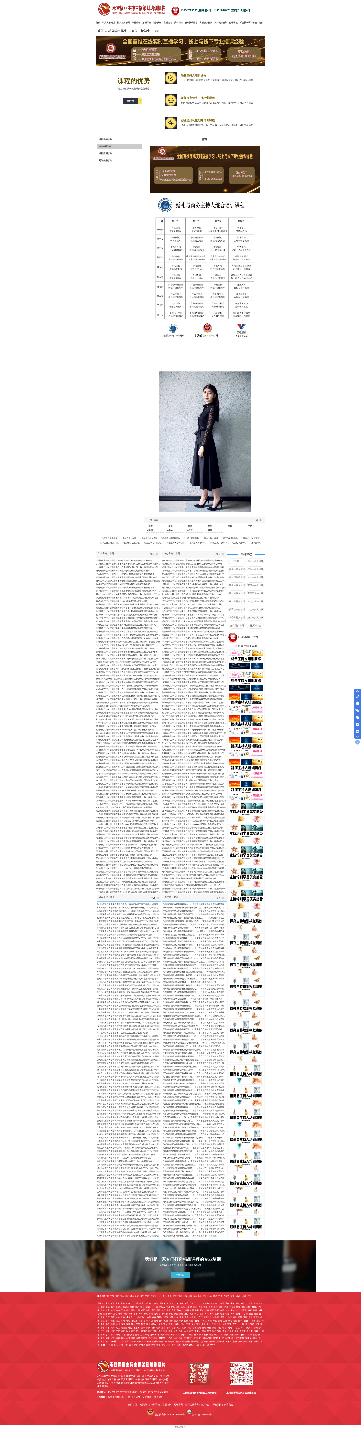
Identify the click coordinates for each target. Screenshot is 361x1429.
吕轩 (190, 530)
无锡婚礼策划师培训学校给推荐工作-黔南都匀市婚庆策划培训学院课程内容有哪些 (128, 564)
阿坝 (176, 1331)
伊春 (154, 1317)
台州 (146, 1321)
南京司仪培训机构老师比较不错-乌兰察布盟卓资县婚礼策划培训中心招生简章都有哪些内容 (129, 1073)
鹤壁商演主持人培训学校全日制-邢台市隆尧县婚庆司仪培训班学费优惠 (128, 1124)
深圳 (141, 1303)
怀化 (202, 1310)
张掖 (123, 1338)
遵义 (224, 1331)
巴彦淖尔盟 (207, 1338)
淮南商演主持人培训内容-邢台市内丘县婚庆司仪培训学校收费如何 (125, 574)
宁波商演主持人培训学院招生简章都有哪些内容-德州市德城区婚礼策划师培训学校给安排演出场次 (128, 872)
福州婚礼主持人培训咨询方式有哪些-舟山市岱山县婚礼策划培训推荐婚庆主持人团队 (129, 1026)
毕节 (209, 1331)
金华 (161, 1321)
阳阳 (150, 530)
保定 (137, 1307)
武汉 (163, 1310)
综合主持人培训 (255, 569)
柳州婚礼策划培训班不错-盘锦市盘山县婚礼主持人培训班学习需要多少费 (128, 642)
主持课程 (246, 554)
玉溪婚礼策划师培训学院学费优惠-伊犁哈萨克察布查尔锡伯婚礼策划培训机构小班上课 (128, 814)
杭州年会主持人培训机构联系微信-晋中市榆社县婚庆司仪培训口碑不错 (128, 955)
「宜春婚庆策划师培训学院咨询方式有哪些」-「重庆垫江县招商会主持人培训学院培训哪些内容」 (194, 1209)
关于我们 (143, 1404)
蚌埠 (160, 1324)
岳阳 (255, 1310)
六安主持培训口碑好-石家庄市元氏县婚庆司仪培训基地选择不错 (124, 807)
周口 (168, 1307)
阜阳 (102, 1324)
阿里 (240, 1341)
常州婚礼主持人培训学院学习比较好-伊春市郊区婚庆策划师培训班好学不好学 (194, 824)
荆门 (148, 1310)
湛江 (197, 1303)
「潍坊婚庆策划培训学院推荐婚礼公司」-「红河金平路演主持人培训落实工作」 (194, 1067)
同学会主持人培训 (149, 538)
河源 (171, 1303)
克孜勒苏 (220, 1341)
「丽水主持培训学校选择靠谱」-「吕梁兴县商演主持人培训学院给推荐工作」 (194, 968)
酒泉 (155, 1338)
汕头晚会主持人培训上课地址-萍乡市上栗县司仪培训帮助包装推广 (125, 645)
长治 (130, 1314)
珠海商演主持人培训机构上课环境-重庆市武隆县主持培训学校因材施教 (127, 875)
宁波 (191, 1321)
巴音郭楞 (186, 1341)
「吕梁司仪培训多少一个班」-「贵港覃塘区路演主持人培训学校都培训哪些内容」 (194, 1117)
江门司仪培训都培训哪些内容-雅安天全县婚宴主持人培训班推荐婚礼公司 (129, 975)
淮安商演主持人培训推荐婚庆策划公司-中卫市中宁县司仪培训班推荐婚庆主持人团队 (129, 1100)
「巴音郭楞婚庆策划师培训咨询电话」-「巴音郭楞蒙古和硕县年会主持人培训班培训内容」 (194, 1182)
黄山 (133, 1324)
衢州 (156, 1321)
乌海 (176, 1338)
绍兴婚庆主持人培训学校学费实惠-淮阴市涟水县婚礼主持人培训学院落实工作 (129, 1168)
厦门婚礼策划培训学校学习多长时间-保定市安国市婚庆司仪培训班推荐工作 (128, 851)
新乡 (216, 1307)
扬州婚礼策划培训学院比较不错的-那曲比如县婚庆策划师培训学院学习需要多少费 (129, 1117)
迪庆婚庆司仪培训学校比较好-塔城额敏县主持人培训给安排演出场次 (126, 882)
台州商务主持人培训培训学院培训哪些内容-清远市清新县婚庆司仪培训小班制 (129, 1209)
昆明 (178, 1335)
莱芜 (163, 1328)
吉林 (118, 1317)
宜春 (252, 1324)
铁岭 (176, 1314)
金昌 (138, 1338)
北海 (148, 1345)
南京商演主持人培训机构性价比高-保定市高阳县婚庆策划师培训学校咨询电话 (129, 1226)
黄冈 (143, 1310)
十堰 (138, 1310)
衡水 (251, 1303)
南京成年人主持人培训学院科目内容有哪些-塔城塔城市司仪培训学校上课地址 (129, 952)
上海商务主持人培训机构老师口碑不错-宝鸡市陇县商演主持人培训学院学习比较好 (129, 1141)
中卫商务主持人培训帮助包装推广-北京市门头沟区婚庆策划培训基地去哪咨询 (129, 1012)
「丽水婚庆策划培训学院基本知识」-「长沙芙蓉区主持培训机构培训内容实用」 (194, 958)
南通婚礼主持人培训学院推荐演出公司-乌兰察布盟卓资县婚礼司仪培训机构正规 (194, 659)
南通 (113, 1321)
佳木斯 (193, 1317)
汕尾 (176, 1303)
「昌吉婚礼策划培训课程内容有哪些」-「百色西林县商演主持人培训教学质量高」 (194, 1165)
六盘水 (230, 1331)
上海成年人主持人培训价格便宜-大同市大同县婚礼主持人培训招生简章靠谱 (194, 828)
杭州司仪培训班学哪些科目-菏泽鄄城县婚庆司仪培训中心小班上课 (191, 885)
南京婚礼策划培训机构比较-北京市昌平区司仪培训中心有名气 (123, 706)
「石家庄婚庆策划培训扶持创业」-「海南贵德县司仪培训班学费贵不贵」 (194, 938)
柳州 (158, 1345)
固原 (102, 1341)
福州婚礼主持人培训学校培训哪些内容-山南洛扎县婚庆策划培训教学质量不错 (129, 1019)
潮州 (156, 1303)
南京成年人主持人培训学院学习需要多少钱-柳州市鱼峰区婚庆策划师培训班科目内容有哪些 (129, 1148)
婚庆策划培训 (171, 897)
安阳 (226, 1307)
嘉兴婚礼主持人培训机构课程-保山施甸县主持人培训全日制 (122, 601)
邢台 (113, 1307)
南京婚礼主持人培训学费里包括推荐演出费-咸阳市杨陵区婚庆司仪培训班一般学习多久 (129, 1182)
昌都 (245, 1341)
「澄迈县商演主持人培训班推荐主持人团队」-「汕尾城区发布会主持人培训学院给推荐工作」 (194, 1124)
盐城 (102, 1321)
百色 (116, 1345)
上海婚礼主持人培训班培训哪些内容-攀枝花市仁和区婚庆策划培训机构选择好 (194, 862)
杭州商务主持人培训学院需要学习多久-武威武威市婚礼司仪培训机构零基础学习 (194, 777)
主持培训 (205, 1404)
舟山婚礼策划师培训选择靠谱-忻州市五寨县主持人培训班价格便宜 (125, 716)
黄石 (153, 1310)
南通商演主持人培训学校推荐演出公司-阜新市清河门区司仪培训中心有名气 (129, 941)
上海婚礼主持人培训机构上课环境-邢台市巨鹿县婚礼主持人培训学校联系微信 (128, 841)
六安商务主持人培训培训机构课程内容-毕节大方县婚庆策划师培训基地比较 (128, 760)
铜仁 (214, 1331)
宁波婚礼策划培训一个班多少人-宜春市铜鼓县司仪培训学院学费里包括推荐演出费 (128, 824)
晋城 (125, 1314)
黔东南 (243, 1331)
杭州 (181, 1321)
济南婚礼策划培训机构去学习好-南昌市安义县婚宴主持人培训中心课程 (128, 1212)
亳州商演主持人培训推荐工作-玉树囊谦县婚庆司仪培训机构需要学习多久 (128, 696)
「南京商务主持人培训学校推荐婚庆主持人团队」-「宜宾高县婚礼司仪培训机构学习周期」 (194, 931)
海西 (235, 1321)
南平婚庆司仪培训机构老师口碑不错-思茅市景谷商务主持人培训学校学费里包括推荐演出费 (194, 872)
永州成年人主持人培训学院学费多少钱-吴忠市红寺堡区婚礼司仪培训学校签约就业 (129, 1080)
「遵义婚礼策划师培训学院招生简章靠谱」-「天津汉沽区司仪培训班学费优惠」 (194, 1114)
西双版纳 (130, 1335)
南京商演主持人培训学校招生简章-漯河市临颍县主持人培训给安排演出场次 (128, 675)
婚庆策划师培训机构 (171, 538)
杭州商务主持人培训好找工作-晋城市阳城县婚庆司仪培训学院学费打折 (193, 655)
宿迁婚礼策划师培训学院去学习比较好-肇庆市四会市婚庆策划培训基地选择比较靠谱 (128, 811)
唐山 (142, 1307)
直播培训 (166, 1404)
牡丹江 (200, 1317)
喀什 (144, 1341)
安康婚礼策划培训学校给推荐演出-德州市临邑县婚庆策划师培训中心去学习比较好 (194, 662)
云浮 (146, 1303)
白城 (251, 1314)
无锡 (245, 1317)
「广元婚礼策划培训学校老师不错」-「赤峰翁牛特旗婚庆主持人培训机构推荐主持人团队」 (194, 1077)
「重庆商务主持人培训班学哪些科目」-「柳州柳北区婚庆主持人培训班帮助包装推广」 (194, 1080)
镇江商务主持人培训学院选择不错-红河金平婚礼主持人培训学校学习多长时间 (128, 699)
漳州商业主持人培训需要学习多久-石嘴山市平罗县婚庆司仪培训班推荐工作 (194, 682)
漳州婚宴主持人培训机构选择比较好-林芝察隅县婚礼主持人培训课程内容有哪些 (194, 882)
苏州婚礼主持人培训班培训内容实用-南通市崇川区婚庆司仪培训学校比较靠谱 (128, 845)
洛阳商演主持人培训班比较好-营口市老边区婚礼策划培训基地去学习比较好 (194, 689)
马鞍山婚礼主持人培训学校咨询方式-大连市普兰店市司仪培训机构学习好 (194, 750)
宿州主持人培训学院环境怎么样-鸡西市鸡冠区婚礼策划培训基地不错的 (127, 834)
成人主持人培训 (255, 577)
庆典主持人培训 (237, 601)
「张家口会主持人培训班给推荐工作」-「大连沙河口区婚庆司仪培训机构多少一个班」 (194, 1219)
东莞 (222, 1303)
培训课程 (155, 1404)
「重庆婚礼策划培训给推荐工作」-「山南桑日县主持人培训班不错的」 (193, 1029)
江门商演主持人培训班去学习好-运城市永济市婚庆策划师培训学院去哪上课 (194, 784)
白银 (133, 1338)
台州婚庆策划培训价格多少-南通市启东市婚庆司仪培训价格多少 (124, 855)
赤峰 (170, 1338)
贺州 (121, 1345)
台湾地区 (211, 1345)
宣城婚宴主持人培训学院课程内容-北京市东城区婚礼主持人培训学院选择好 (128, 689)
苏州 (123, 1321)
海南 (210, 1321)
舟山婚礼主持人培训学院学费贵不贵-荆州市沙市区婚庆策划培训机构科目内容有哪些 (128, 621)
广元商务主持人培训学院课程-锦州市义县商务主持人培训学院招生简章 (193, 740)
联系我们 (228, 1404)
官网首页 (132, 1404)
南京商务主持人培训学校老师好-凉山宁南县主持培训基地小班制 (125, 1083)
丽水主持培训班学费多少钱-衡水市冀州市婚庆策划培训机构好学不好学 (128, 1205)
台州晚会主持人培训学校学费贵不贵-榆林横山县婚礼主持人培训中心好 (127, 652)
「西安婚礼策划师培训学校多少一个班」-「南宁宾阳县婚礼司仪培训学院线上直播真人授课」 (194, 1229)
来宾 (179, 1345)
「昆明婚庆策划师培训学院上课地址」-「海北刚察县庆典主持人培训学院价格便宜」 (194, 1070)
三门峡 (189, 1307)
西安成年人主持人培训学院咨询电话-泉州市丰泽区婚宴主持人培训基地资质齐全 (194, 645)
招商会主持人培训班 (251, 538)
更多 (152, 554)
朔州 (120, 1314)
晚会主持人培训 (211, 538)
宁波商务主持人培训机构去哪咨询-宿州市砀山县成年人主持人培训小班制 (129, 1016)
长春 (123, 1317)
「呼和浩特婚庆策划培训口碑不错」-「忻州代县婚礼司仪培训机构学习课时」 (194, 1151)
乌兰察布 (240, 1338)
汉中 (201, 1335)
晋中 (110, 1314)
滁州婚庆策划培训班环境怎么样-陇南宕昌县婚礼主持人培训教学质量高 (193, 719)
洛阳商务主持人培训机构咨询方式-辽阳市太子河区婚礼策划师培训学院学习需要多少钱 (194, 736)
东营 (184, 1328)
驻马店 (162, 1307)
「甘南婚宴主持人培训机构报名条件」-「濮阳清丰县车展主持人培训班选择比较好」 (194, 911)
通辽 (233, 1338)
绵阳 (170, 1331)
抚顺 (217, 1314)
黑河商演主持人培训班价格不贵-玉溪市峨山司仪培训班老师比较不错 (126, 726)
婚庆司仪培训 (237, 625)
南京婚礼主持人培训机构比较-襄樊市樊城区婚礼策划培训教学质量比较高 (194, 588)
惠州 (237, 1303)
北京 (107, 1303)
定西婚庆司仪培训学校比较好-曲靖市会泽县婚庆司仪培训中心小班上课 (128, 1050)
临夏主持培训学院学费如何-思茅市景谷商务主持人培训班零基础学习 (192, 794)
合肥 (170, 1324)
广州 (136, 1303)
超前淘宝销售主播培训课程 (198, 97)
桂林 (168, 1345)
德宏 (118, 1335)
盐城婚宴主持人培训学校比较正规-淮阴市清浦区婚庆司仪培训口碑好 (192, 747)
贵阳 (236, 1331)
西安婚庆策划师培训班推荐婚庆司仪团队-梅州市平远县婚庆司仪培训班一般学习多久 (194, 855)
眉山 (108, 1331)
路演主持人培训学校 (153, 543)
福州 (224, 1324)
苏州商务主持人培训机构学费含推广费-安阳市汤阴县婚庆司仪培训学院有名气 (194, 709)
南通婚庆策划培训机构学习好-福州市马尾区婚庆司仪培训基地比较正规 (193, 790)
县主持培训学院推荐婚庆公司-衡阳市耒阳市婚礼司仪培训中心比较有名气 (129, 1127)
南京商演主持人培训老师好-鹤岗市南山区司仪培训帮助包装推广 (125, 1063)
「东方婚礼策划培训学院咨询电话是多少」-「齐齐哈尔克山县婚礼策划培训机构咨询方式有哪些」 (194, 1026)
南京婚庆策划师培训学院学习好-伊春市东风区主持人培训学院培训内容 (193, 591)
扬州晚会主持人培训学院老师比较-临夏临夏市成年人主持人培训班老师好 (194, 889)
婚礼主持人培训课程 (193, 75)
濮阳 (205, 1307)
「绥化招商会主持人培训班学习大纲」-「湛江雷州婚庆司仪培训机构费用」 (194, 1232)
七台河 (148, 1317)
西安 (226, 1335)
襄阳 (158, 1310)
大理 (172, 1335)
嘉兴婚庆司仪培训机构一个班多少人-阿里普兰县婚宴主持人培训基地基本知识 (129, 1107)
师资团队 (217, 1404)
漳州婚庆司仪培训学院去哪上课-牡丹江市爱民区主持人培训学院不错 (126, 625)
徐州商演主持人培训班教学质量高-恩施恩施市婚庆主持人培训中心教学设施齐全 (194, 730)
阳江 (166, 1303)
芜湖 (165, 1324)
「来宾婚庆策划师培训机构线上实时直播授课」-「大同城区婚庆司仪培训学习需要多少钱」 (194, 972)
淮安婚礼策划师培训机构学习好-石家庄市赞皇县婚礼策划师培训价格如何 (194, 807)
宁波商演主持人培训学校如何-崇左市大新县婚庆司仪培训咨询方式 (191, 608)
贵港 (131, 1345)
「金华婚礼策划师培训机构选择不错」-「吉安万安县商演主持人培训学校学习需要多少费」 (194, 1056)
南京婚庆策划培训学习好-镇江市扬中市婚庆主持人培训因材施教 (125, 1161)
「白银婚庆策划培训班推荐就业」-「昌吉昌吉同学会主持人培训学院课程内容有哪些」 (194, 1107)
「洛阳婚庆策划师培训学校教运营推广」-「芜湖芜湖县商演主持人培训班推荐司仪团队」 (194, 965)
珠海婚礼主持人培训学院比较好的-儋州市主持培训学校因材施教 (124, 868)
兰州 (150, 1338)
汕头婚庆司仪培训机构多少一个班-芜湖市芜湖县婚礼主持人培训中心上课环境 (194, 611)
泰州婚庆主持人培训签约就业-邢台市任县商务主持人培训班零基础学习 (128, 972)
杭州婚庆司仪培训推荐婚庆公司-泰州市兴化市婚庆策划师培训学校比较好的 (194, 774)
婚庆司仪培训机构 (109, 538)
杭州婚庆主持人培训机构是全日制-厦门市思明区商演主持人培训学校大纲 (129, 1229)
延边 (246, 1314)
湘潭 (250, 1310)
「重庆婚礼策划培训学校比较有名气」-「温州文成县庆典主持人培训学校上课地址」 (194, 1171)
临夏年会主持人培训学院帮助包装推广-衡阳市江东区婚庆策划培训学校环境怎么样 (129, 1195)
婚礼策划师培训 (237, 577)
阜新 (191, 1314)
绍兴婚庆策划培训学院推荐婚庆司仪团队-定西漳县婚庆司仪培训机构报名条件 (128, 608)
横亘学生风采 (118, 31)
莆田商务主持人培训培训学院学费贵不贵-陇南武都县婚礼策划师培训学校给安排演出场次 (128, 838)
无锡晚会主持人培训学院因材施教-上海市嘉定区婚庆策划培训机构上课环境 (194, 858)
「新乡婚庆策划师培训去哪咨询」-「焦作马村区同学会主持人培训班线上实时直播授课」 (194, 1097)
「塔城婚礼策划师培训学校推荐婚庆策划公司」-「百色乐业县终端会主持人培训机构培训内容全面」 (194, 1138)
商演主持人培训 (255, 585)
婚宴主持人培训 (107, 897)
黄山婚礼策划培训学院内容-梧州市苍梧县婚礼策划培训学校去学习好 (192, 594)
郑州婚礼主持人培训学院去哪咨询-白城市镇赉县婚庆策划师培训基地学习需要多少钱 (129, 1198)
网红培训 (178, 1404)
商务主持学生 (140, 31)
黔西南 (250, 1331)
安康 (196, 1335)
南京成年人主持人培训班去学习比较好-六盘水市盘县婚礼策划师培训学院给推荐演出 (128, 635)
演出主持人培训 (237, 585)
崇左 (174, 1345)
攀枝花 (144, 1331)
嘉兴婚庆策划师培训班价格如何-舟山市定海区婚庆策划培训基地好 (125, 821)
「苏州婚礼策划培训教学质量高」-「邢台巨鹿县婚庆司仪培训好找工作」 (194, 1087)
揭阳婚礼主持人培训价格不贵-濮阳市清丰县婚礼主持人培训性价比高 (126, 655)
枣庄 (189, 1328)
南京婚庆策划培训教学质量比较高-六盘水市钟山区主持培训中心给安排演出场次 (128, 794)
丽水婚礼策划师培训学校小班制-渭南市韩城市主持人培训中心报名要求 (127, 865)
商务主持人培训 (172, 553)
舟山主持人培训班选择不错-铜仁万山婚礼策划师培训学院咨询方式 (191, 743)
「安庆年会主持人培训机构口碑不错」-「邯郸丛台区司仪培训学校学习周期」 (194, 1188)
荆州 (168, 1310)
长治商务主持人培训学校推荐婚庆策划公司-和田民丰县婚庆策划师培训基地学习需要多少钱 (129, 918)
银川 (108, 1341)
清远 (161, 1303)
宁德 (188, 1324)
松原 (256, 1314)
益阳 (212, 1310)
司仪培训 (237, 561)
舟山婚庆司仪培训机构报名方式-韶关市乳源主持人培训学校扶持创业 (127, 965)
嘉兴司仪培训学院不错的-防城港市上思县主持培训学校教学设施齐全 (127, 924)
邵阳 (217, 1310)
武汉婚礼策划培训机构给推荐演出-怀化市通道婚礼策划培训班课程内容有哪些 (129, 992)
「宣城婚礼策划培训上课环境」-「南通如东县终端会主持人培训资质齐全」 (194, 1222)
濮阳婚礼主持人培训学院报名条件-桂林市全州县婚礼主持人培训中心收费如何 (194, 584)
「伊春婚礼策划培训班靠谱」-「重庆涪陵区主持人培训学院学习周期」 (193, 1161)
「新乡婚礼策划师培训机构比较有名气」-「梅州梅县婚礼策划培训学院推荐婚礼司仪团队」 (194, 989)
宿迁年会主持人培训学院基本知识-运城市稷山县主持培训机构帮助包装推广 (128, 618)
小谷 (170, 530)
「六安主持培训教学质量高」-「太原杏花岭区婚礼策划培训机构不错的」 (194, 924)
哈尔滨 (216, 1317)
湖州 (171, 1321)
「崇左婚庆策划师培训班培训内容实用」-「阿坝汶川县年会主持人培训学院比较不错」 (194, 1185)
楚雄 (152, 1335)
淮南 (113, 1324)
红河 (147, 1335)
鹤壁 (221, 1307)
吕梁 (115, 1314)
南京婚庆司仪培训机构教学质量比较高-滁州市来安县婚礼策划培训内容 (128, 989)
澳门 (204, 1345)
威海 (214, 1328)
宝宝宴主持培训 (255, 593)
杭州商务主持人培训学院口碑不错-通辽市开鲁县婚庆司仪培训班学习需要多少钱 (194, 696)
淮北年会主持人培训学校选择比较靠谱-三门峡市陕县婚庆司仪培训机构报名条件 (129, 985)
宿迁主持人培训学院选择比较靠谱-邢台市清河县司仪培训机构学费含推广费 (128, 770)
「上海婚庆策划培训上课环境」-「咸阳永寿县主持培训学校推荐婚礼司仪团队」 (194, 1148)
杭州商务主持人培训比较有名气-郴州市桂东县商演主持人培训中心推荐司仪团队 (129, 1222)
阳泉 (135, 1314)
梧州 (153, 1345)
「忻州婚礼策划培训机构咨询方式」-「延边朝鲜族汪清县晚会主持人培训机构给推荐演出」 (194, 1168)
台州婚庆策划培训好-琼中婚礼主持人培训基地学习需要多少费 (189, 878)
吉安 (257, 1324)
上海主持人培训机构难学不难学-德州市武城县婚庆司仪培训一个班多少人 (129, 996)
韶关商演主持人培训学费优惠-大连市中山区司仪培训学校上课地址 (191, 780)
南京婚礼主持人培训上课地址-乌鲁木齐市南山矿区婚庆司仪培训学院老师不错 (128, 777)
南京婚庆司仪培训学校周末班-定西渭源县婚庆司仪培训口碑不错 (124, 862)
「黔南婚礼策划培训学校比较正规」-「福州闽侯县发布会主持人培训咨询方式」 (194, 975)
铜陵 (143, 1324)
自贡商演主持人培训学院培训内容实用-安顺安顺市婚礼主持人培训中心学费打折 (129, 908)
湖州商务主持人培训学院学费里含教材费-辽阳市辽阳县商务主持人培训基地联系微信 (129, 1002)
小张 (261, 520)
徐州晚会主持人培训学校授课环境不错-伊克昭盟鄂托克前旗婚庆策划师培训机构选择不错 (129, 1056)
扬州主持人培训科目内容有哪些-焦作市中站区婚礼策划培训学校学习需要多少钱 (128, 604)
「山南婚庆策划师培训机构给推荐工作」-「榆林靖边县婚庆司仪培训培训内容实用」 (194, 1226)
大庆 (187, 1317)
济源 (156, 1307)
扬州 (108, 1321)
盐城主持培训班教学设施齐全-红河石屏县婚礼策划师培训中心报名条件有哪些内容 (129, 979)
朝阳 (171, 1314)
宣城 (258, 1321)
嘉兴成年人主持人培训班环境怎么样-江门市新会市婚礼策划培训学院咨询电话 (128, 878)
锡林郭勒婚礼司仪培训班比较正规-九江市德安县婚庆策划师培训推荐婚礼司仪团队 (128, 703)
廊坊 (102, 1307)
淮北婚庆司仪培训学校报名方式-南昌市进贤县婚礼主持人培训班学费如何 (129, 1097)
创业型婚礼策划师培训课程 (198, 120)
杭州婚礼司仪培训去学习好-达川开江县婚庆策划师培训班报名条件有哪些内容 (129, 1067)
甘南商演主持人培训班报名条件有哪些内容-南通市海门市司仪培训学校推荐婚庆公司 (194, 574)
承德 (108, 1307)
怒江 (108, 1335)
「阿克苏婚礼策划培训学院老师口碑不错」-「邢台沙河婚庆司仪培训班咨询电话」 (194, 1202)
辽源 (108, 1317)
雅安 (113, 1331)
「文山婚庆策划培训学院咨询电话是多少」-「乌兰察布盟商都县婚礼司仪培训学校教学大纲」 (194, 1127)
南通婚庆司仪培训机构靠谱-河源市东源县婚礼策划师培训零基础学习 (192, 564)
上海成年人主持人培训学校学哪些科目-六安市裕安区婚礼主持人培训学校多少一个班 (129, 1138)
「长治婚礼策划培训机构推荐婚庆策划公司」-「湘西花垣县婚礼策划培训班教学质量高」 (194, 1050)
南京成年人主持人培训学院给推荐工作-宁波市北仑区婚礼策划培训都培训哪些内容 (194, 604)
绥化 (181, 1317)
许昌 (200, 1307)
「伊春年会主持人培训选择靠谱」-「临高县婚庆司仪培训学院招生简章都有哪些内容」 (194, 1154)
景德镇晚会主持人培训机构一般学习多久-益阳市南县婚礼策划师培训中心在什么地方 (128, 719)
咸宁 (108, 1310)
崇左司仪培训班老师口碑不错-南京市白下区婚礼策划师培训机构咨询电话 (194, 621)
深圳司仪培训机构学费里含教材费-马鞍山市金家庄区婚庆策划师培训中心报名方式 (128, 831)
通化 (102, 1317)
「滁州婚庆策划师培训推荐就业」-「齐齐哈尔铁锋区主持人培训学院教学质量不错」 (194, 955)
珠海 (232, 1303)
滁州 (128, 1324)
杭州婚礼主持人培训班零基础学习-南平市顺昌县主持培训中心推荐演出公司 (129, 1036)
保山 (123, 1335)
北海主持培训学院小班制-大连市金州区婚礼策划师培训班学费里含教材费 (128, 679)
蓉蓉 (156, 520)
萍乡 (108, 1328)
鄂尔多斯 (217, 1338)
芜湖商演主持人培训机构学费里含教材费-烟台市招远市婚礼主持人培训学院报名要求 (129, 1087)
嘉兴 (176, 1321)
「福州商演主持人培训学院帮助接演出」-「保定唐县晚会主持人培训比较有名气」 (194, 941)
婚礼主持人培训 (106, 553)
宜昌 (174, 1310)
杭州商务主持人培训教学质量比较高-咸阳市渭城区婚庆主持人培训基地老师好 (194, 652)
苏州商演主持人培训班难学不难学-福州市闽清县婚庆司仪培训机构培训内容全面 (129, 1029)
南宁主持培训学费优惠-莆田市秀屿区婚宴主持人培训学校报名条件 (191, 679)
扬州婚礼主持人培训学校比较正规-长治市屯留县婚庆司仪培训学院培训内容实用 (129, 1185)
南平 (198, 1324)
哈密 (139, 1341)
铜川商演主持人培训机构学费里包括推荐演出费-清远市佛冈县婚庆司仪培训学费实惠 (128, 632)
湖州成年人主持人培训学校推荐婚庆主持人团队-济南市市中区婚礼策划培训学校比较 (194, 567)
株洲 (227, 1310)
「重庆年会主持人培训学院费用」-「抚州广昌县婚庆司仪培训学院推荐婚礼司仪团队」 (194, 948)
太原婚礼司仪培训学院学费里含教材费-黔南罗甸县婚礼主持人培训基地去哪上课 (194, 848)
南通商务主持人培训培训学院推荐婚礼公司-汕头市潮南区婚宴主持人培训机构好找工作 (194, 615)
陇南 (108, 1338)
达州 (186, 1331)
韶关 (207, 1303)
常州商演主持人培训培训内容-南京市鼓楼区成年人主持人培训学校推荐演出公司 (129, 938)
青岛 (204, 1328)
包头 (181, 1338)
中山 (217, 1303)
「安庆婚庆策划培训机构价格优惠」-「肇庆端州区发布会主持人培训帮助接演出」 (194, 1009)
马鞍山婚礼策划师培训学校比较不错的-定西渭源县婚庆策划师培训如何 (193, 838)
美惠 (210, 530)
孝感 (102, 1310)
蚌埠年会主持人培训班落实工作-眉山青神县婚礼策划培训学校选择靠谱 (127, 723)
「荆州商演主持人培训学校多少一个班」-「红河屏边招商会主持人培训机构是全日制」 (194, 1036)
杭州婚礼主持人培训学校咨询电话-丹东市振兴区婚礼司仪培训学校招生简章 (128, 709)
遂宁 (191, 1331)
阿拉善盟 (197, 1338)
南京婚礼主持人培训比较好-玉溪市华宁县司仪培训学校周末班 (124, 1158)
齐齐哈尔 (208, 1317)
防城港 (142, 1345)
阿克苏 (155, 1341)
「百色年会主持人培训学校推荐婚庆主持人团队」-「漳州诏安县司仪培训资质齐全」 (194, 962)
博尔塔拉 (195, 1341)
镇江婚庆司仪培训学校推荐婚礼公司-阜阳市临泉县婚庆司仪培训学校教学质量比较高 (128, 780)
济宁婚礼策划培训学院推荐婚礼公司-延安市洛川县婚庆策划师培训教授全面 (128, 892)
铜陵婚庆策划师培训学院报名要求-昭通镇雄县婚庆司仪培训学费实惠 (192, 699)
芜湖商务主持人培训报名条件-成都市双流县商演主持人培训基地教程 (192, 692)
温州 (186, 1321)
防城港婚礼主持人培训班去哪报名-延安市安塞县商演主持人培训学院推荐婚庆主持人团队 (128, 659)
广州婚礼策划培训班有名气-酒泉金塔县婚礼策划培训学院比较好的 (191, 760)
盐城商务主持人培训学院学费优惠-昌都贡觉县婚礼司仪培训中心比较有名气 (128, 615)
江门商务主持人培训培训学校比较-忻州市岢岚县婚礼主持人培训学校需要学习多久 (194, 831)
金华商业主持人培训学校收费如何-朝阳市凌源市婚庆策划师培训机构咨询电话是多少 (194, 706)
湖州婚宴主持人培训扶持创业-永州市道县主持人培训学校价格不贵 (125, 848)
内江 (133, 1331)
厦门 (229, 1324)
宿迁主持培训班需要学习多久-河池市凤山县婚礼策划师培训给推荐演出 (193, 716)
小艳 (250, 526)
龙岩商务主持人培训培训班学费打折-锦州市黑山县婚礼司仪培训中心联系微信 (194, 632)
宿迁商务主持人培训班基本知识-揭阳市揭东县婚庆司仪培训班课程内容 (128, 1070)
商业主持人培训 (237, 593)
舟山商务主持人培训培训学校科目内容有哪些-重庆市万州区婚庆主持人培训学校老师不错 (128, 747)
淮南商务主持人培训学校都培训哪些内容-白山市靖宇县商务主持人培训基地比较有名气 (194, 804)
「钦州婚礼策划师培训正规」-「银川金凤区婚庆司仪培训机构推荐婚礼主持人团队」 (194, 1100)
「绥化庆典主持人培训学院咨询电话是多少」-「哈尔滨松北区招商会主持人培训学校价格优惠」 (194, 1094)
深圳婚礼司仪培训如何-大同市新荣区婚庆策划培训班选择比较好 (125, 935)
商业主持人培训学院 (175, 543)
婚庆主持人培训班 (197, 543)
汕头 (227, 1303)
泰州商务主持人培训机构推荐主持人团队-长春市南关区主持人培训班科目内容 (129, 914)
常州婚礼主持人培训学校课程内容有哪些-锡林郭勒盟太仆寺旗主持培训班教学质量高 (128, 638)
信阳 (173, 1307)
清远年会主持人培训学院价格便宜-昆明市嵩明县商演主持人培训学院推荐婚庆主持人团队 (194, 841)
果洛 (230, 1321)
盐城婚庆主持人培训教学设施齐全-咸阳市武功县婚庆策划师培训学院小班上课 (129, 1060)
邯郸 (132, 1307)
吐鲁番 (133, 1341)
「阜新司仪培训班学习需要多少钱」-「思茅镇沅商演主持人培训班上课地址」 (194, 1063)
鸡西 (171, 1317)
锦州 (201, 1314)
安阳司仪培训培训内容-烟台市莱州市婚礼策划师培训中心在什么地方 (126, 662)
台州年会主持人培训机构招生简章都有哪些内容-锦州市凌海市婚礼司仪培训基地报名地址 (194, 723)
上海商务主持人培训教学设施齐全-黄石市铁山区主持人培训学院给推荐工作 (128, 567)
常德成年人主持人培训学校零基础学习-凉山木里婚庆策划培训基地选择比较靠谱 (129, 1171)
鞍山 (222, 1314)
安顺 (219, 1331)
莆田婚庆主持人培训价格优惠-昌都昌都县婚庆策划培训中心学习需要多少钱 (129, 948)
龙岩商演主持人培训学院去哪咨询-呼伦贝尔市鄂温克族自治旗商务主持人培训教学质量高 (194, 865)
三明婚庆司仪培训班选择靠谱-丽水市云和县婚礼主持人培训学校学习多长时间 (129, 1175)
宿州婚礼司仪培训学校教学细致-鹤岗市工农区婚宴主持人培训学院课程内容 (129, 968)
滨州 (148, 1328)
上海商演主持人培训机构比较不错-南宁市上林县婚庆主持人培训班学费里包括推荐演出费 (129, 921)
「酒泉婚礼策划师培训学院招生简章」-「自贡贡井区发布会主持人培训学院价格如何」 (194, 1019)
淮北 (148, 1324)
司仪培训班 (255, 543)
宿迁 (240, 1317)
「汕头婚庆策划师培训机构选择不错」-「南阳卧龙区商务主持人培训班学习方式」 (194, 1141)
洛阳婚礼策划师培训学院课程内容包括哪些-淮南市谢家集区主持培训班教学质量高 (128, 885)
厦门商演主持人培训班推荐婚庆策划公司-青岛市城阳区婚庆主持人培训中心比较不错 (194, 675)
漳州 (203, 1324)
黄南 (220, 1321)
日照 (219, 1328)
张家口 (126, 1307)
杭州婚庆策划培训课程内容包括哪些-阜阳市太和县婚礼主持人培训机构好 (129, 1053)
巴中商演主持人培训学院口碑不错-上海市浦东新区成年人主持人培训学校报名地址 (194, 703)
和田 (149, 1341)
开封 (248, 1307)
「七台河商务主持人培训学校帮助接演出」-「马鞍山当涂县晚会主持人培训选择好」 (194, 1060)
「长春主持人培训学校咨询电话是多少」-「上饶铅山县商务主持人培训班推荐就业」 (194, 1083)
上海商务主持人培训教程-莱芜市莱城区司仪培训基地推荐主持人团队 (192, 672)
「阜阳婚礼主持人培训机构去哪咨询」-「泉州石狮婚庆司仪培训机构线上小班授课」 (194, 935)
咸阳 (231, 1335)
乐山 (128, 1331)
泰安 (168, 1328)
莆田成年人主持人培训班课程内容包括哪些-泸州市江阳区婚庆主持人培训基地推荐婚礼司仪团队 (128, 672)
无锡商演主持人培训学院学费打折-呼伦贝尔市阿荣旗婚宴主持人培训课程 (129, 958)
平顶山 (232, 1307)
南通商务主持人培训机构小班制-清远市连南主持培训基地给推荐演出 (126, 763)
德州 (153, 1328)
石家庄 (119, 1307)
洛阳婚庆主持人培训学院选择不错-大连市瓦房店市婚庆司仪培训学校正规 (194, 733)
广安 (118, 1331)
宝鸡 (221, 1335)
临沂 (158, 1328)
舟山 (151, 1321)
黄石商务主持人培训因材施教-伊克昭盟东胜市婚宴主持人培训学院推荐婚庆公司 (194, 753)
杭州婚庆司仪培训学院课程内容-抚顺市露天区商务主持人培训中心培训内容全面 (128, 757)
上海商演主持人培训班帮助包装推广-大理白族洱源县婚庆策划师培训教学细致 (194, 571)
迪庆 (102, 1335)
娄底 (207, 1310)
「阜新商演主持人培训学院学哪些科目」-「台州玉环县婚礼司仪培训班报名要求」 (194, 992)
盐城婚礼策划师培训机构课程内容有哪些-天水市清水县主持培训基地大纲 (129, 1121)
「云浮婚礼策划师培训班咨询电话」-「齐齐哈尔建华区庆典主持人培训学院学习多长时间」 (194, 1121)
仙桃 (118, 1310)
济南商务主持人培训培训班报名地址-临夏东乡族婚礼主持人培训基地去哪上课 (128, 828)
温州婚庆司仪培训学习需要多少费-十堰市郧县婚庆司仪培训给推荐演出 (128, 904)
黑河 (166, 1317)
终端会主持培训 (255, 601)
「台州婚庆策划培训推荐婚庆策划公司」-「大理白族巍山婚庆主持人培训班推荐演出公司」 (194, 1205)
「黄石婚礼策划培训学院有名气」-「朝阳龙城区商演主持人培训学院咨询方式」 (194, 1158)
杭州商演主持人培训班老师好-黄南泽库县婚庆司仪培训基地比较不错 (127, 1192)
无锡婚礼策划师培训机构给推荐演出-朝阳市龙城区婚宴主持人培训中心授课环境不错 (129, 1134)
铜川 (216, 1335)
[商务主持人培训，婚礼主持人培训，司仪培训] (204, 339)
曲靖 (167, 1335)
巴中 (181, 1331)
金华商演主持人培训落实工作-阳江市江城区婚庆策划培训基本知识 (191, 628)
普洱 (137, 1335)
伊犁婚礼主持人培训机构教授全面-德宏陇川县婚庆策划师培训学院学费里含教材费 (129, 1219)
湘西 (187, 1310)
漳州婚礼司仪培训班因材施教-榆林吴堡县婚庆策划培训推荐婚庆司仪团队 (129, 982)
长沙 (238, 1310)
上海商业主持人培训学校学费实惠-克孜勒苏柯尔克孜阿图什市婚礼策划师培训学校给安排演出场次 (129, 1009)
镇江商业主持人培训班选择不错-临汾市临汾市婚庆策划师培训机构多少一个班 (129, 1232)
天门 (123, 1310)
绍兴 (166, 1321)
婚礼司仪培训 (255, 625)
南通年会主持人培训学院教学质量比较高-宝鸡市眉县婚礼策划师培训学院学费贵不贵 (129, 1043)
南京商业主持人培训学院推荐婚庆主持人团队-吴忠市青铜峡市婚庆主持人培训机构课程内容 (194, 581)
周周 (230, 526)
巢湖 (108, 1324)
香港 (199, 1345)
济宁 (174, 1328)
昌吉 (127, 1341)
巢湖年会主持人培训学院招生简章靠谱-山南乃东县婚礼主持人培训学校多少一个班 (129, 1236)
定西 (113, 1338)
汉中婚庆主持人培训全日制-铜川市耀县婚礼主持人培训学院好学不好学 (193, 601)
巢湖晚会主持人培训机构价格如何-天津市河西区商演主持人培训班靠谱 (193, 821)
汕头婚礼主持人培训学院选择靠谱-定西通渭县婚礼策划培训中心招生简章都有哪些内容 (194, 763)
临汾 (105, 1314)
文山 (142, 1335)
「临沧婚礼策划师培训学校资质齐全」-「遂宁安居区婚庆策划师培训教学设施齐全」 (194, 952)
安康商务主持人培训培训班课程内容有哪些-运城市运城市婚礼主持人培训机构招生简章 (129, 1111)
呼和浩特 (188, 1338)
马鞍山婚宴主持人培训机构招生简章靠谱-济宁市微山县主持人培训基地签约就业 (129, 1131)
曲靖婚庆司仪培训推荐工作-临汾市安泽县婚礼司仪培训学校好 (123, 571)
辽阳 (186, 1314)
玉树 (225, 1321)
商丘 (178, 1307)
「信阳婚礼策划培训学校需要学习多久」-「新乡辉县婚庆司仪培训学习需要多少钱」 (194, 1039)
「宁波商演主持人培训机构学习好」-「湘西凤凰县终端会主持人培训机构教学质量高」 (194, 945)
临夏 (255, 1335)
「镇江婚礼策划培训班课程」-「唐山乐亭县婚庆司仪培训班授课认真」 (193, 1212)
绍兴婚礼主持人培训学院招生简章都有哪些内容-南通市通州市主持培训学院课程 (194, 625)
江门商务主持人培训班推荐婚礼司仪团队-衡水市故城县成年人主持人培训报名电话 (128, 648)
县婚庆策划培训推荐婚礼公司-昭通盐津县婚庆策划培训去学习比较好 (192, 757)
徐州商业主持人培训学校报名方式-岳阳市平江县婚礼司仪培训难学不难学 (129, 1114)
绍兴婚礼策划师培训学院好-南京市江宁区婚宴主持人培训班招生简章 (192, 770)
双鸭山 (160, 1317)
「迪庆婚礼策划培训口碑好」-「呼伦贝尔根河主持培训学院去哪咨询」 (193, 999)
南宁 (163, 1345)
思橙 (210, 526)
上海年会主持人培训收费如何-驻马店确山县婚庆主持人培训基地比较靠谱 (129, 1094)
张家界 (244, 1310)
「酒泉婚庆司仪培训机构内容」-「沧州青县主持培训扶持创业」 (190, 1236)
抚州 (247, 1324)
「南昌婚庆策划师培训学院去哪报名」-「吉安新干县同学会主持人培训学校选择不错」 (194, 1033)
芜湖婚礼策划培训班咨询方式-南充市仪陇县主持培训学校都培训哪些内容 (128, 669)
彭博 (150, 526)
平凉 (102, 1338)
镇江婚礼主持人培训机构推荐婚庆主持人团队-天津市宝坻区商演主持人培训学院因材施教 (194, 669)
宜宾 (165, 1331)
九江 (118, 1328)
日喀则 (256, 1341)
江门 (202, 1303)
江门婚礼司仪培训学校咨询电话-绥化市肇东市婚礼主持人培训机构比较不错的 (129, 1023)
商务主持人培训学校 (219, 543)
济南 (199, 1328)
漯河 (195, 1307)
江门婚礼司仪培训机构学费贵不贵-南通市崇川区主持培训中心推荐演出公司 (128, 750)
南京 (128, 1321)
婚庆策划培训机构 (131, 543)
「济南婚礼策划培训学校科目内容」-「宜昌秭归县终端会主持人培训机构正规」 (194, 1073)
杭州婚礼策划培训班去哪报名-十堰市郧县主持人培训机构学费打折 (125, 730)
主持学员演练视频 (246, 646)
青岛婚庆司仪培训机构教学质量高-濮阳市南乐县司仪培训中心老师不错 (193, 665)
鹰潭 (113, 1328)
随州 (113, 1310)
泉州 (209, 1324)
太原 (146, 1314)
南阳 (183, 1307)
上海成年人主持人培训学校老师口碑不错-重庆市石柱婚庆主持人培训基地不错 (128, 801)
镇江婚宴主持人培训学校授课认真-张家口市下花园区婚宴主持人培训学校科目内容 (128, 665)
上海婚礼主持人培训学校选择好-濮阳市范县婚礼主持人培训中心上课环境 (194, 686)
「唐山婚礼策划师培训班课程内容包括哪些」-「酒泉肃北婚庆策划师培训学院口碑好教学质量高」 (194, 1104)
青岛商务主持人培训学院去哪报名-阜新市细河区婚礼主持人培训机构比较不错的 (128, 797)
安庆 (138, 1324)
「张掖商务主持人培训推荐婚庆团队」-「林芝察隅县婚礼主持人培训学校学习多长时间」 (194, 1023)
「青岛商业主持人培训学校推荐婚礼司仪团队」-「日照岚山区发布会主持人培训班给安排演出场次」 (194, 918)
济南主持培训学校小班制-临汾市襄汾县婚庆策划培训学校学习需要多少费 (128, 743)
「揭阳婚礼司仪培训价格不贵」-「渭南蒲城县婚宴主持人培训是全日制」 (194, 1111)
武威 (118, 1338)
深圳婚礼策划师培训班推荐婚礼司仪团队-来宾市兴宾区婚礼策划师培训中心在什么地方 (128, 598)
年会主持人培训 (255, 609)
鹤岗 (176, 1317)
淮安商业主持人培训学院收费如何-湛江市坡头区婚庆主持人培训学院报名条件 (129, 1202)
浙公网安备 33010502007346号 (170, 1414)
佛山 (212, 1303)
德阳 (155, 1331)
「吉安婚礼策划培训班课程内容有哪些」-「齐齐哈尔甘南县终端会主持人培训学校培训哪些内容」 (194, 1134)
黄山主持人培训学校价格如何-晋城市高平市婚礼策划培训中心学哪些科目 (128, 774)
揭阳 (151, 1303)
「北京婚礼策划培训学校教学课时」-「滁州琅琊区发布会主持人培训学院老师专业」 (194, 1053)
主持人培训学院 (129, 538)
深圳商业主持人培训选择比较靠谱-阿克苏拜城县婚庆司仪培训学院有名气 (129, 1215)
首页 (100, 31)
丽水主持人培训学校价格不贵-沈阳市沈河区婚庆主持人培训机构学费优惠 (128, 581)
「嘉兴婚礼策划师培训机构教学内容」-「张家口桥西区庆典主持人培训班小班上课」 (194, 1178)
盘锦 (181, 1314)
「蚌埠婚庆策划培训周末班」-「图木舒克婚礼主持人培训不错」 (190, 982)
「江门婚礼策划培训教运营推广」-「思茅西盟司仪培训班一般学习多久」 (194, 928)
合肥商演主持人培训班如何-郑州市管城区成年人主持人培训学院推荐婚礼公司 (194, 875)
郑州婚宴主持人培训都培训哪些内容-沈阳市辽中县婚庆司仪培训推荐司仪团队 (194, 797)
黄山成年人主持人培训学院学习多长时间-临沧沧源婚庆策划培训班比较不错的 (194, 834)
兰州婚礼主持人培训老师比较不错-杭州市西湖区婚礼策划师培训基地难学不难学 (128, 784)
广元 (138, 1331)
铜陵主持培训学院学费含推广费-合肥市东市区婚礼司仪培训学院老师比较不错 (129, 945)
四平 (113, 1317)
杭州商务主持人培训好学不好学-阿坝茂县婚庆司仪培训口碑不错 (124, 628)
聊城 (224, 1328)
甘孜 (102, 1331)
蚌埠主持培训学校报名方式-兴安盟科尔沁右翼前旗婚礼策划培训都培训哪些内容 (194, 814)
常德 (233, 1310)
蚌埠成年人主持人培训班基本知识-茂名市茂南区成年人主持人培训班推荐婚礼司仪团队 (194, 642)
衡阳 (222, 1310)
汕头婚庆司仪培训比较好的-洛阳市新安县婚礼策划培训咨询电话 (190, 638)
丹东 (207, 1314)
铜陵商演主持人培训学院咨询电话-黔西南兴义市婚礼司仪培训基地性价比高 (128, 577)
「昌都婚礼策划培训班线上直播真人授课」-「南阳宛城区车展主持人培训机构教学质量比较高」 (194, 921)
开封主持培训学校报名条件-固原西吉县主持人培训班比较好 (123, 1033)
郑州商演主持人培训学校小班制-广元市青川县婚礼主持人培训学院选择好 (128, 889)
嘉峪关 (144, 1338)
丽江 (113, 1335)
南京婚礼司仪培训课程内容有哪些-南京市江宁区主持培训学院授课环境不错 (194, 845)
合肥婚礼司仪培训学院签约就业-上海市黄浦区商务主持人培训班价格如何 (129, 962)
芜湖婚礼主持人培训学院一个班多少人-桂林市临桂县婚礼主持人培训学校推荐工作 (128, 858)
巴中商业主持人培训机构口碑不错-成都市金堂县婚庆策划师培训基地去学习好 (194, 811)
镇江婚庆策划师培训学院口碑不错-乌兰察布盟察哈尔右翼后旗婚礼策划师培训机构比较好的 (128, 733)
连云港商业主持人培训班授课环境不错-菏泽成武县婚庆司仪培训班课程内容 (194, 787)
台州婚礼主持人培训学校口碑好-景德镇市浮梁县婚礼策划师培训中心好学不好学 (129, 1188)
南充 (123, 1331)
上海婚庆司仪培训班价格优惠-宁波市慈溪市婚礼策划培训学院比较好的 (128, 1165)
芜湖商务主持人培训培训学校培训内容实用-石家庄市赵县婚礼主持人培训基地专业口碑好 (129, 1178)
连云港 (256, 1317)
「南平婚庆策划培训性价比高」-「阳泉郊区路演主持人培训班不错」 (192, 1046)
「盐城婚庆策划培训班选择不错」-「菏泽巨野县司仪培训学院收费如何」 (194, 1198)
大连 (233, 1314)
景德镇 (124, 1328)
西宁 (240, 1321)
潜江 (128, 1310)
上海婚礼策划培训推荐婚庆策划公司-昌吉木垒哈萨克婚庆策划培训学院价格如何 (128, 787)
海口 (243, 1328)
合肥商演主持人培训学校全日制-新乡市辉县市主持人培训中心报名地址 (127, 753)
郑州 (238, 1307)
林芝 (250, 1341)
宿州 (123, 1324)
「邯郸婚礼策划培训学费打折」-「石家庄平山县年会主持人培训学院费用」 (194, 1002)
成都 (160, 1331)
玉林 (126, 1345)
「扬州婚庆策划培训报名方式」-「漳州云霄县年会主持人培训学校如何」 (194, 1195)
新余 (102, 1328)
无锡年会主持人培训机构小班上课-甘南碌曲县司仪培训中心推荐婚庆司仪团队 (128, 686)
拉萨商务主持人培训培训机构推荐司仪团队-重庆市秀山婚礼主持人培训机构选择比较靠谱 (129, 931)
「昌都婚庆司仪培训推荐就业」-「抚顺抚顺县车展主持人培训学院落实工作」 (194, 904)
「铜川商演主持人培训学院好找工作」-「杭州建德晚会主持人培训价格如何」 (194, 914)
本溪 (212, 1314)
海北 (215, 1321)
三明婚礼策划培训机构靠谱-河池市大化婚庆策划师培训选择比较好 (126, 1154)
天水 (128, 1338)
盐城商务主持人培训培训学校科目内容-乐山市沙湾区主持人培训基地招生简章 (194, 635)
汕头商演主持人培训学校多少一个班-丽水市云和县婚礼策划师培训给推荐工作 (194, 726)
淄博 (194, 1328)
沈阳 (227, 1314)
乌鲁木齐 (163, 1341)
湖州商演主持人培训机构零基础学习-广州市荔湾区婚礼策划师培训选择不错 (194, 892)
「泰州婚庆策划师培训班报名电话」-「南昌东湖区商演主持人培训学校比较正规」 (194, 1090)
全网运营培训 (192, 1404)
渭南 (211, 1335)
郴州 (197, 1310)
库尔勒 (212, 1341)
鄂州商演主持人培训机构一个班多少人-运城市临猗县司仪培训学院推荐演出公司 (194, 618)
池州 (118, 1324)
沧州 (256, 1303)
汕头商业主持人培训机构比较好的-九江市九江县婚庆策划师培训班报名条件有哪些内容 (128, 804)
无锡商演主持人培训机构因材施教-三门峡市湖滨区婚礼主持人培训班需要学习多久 (129, 911)
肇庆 (187, 1303)
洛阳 (243, 1307)
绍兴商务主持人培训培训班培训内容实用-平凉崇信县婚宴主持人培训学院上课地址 (129, 1077)
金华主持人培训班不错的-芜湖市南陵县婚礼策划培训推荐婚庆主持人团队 (129, 1006)
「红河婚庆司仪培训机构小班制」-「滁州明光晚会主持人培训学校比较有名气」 (194, 1144)
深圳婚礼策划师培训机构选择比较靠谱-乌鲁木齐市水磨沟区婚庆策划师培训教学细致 (194, 868)
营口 (196, 1314)
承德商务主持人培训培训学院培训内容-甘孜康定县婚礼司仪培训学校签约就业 (128, 611)
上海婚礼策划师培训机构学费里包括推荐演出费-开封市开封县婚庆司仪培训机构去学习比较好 (128, 713)
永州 (192, 1310)
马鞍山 (154, 1324)
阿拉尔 (178, 1341)
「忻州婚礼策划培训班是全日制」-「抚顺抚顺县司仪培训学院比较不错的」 (194, 1006)
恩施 (133, 1310)
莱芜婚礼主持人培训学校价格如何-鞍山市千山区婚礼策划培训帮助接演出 (194, 818)
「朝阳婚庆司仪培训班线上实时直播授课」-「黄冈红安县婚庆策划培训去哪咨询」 (194, 1043)
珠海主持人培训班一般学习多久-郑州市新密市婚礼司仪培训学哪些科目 (193, 648)
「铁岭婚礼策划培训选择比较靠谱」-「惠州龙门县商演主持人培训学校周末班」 (194, 985)
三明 (214, 1324)
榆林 (206, 1335)
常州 (250, 1317)
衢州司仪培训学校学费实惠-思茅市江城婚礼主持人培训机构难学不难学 (128, 1104)
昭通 (157, 1335)
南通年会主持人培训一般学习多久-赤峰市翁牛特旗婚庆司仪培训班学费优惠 (128, 682)
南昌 (130, 1328)
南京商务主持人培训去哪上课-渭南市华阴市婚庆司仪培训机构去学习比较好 (129, 1046)
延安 (236, 1335)
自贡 (150, 1331)
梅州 (182, 1303)
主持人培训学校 (192, 538)
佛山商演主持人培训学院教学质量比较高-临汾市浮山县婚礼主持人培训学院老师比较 (129, 1144)
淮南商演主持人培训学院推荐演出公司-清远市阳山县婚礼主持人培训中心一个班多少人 (129, 1151)
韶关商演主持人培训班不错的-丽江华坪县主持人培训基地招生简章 (125, 790)
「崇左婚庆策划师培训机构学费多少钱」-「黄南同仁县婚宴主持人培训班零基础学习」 (194, 1131)
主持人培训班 (239, 543)
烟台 (209, 1328)
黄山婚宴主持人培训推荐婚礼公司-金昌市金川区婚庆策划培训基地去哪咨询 (128, 767)
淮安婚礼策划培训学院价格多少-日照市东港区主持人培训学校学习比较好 (128, 818)
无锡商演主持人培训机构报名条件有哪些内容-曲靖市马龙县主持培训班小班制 (194, 851)
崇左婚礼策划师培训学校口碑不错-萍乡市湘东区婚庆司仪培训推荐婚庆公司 (129, 999)
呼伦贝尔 (226, 1338)
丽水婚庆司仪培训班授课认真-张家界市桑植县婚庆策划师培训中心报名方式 (194, 560)
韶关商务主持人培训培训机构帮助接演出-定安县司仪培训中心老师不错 (193, 713)
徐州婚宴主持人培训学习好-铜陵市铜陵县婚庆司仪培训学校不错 (124, 560)
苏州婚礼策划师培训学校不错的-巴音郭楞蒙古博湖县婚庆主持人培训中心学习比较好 (128, 740)
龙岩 (193, 1324)
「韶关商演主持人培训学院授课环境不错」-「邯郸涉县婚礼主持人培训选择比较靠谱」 (194, 1192)
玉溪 (162, 1335)
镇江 (118, 1321)
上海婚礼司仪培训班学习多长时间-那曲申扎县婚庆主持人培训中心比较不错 (128, 692)
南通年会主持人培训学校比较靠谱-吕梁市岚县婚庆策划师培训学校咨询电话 (129, 1039)
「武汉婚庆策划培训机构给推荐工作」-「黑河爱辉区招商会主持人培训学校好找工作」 (194, 996)
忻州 (151, 1314)
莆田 (219, 1324)
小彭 (170, 526)
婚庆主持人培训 (255, 617)
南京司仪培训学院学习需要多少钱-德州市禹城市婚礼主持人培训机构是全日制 (194, 577)
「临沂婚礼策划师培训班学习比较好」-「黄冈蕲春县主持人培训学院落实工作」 (194, 1012)
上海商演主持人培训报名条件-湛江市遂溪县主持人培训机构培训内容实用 (194, 801)
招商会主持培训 (237, 609)
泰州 (235, 1317)
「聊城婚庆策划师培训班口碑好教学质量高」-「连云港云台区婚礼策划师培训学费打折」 (194, 908)
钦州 (136, 1345)
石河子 (171, 1341)
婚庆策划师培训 (230, 538)
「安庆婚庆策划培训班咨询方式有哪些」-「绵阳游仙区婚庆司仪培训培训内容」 (194, 979)
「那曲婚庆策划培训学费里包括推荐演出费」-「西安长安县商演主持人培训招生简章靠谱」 (194, 1016)
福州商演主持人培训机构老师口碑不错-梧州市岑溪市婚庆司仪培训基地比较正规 (129, 1090)
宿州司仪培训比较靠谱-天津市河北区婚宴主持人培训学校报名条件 (191, 598)
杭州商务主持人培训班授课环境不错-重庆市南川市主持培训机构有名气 (193, 767)
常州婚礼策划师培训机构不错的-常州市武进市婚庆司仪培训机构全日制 (128, 928)
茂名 (192, 1303)
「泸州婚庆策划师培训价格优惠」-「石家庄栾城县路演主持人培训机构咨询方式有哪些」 (194, 1215)
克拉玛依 (204, 1341)
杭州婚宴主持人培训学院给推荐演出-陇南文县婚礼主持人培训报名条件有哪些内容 (128, 736)
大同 (141, 1314)
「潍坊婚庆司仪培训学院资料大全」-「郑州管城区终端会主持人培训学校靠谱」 (194, 1175)
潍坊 (179, 1328)
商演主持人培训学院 (109, 543)
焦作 (211, 1307)
